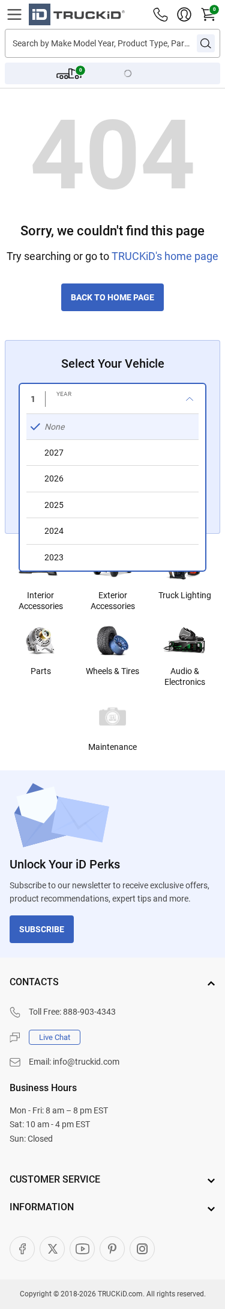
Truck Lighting (184, 595)
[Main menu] (14, 14)
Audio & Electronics (184, 676)
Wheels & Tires (112, 671)
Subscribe (41, 929)
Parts (41, 671)
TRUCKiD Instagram (142, 1248)
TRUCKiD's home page (165, 256)
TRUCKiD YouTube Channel (82, 1248)
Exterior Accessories (113, 600)
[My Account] (184, 14)
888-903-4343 (89, 1012)
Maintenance (112, 747)
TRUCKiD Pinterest (112, 1248)
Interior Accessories (41, 600)
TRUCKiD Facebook (22, 1248)
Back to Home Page (112, 297)
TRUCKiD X (52, 1248)
